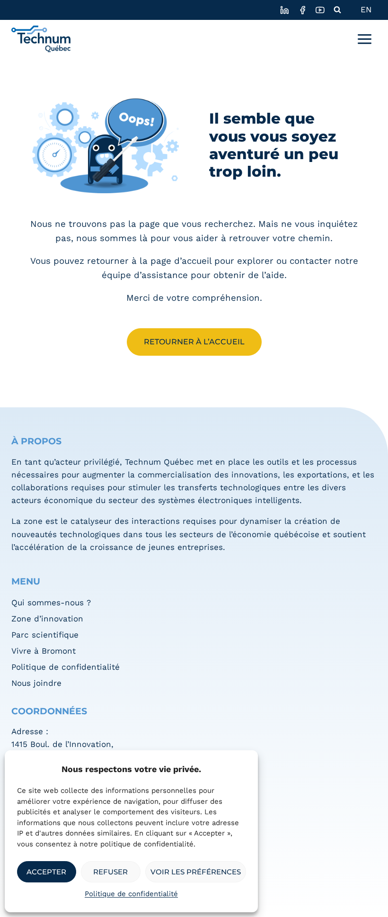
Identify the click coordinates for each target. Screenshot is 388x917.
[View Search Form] (337, 10)
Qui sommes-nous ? (51, 602)
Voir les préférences (195, 871)
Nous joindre (36, 683)
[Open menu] (364, 39)
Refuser (110, 871)
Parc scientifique (45, 634)
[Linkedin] (284, 9)
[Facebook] (302, 9)
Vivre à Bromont (43, 651)
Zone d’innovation (47, 618)
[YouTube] (320, 9)
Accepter (46, 871)
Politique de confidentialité (131, 894)
